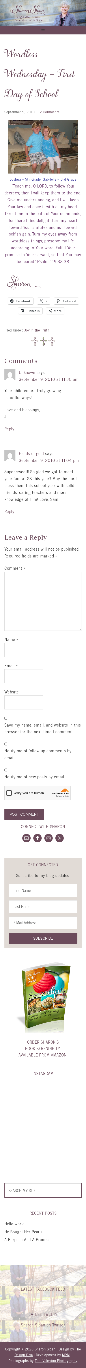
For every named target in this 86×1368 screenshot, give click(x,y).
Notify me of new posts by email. (34, 776)
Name (11, 639)
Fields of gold (31, 453)
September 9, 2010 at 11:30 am (49, 379)
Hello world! (15, 1223)
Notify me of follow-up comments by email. (37, 754)
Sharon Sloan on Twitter (43, 1324)
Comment (14, 568)
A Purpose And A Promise (27, 1239)
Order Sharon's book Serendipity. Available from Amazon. (43, 1048)
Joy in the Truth (36, 330)
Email (11, 665)
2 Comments (50, 112)
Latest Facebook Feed (43, 1289)
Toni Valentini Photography (56, 1361)
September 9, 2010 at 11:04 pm (49, 460)
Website (11, 692)
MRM (66, 1355)
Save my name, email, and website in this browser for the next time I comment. (42, 728)
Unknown (27, 372)
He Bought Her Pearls (23, 1231)
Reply (9, 428)
